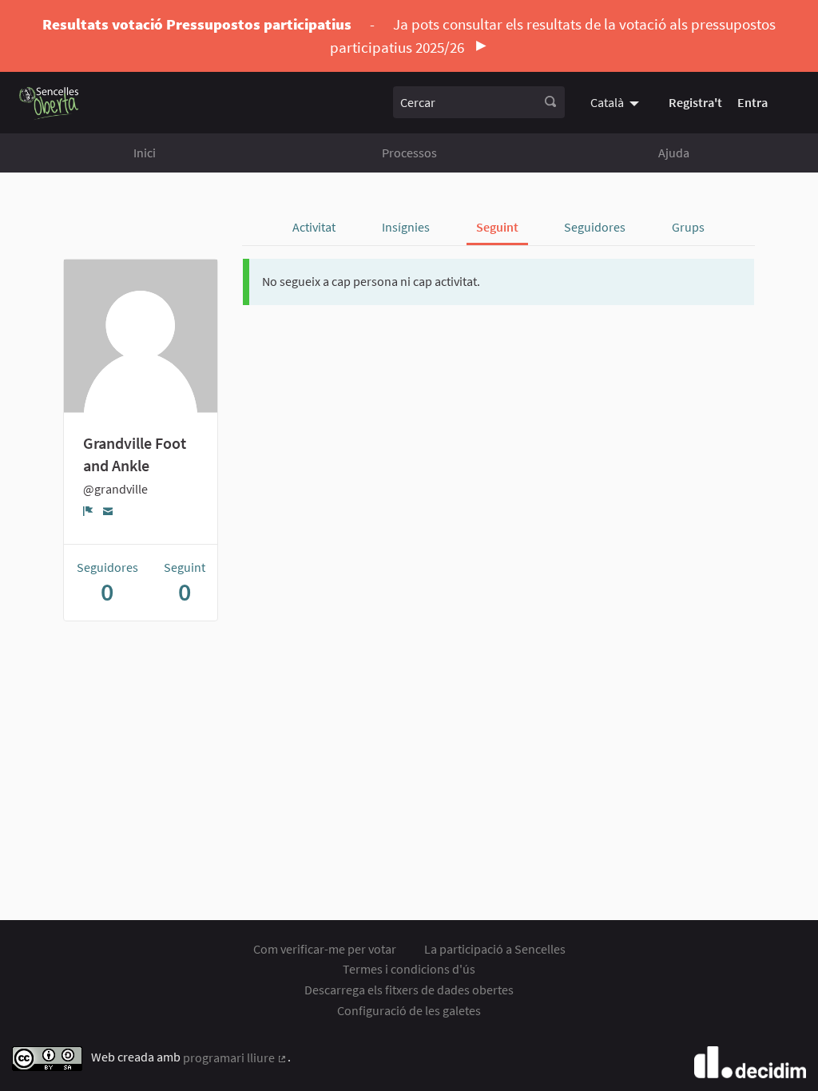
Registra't (695, 102)
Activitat (314, 227)
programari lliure (235, 1057)
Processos (409, 153)
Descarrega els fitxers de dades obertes (409, 990)
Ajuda (673, 153)
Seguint (497, 227)
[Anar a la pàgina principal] (49, 103)
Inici (144, 153)
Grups (688, 227)
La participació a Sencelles (495, 949)
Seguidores (594, 227)
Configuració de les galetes (409, 1010)
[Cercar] (550, 102)
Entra (752, 102)
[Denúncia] (88, 510)
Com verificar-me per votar (324, 949)
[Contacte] (108, 510)
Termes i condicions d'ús (409, 969)
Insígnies (406, 227)
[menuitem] (616, 102)
